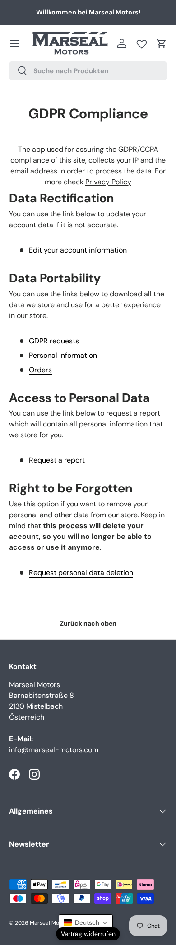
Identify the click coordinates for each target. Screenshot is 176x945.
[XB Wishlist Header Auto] (142, 42)
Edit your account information (78, 250)
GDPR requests (54, 341)
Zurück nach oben (88, 623)
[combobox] (88, 70)
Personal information (63, 355)
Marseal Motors (49, 922)
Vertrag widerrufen (88, 934)
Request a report (57, 460)
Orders (40, 369)
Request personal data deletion (81, 572)
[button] (161, 43)
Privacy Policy (108, 182)
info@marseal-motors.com (53, 749)
